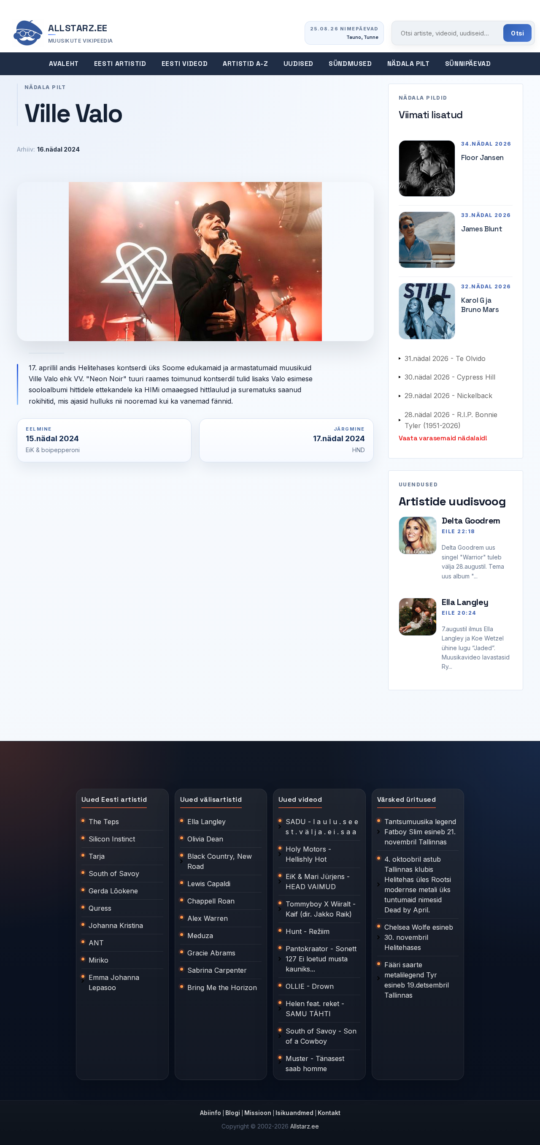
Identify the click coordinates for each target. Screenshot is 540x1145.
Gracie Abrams (211, 953)
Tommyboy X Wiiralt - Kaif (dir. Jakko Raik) (321, 909)
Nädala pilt (408, 64)
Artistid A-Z (245, 64)
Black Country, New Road (219, 861)
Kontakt (329, 1112)
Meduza (200, 935)
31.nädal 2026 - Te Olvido (445, 358)
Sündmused (350, 64)
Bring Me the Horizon (222, 987)
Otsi (517, 33)
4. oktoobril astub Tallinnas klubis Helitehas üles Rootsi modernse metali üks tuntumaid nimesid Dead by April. (417, 884)
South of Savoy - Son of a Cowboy (321, 1036)
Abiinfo (210, 1112)
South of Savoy (114, 873)
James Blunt (481, 228)
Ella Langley (465, 602)
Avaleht (63, 64)
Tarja (97, 856)
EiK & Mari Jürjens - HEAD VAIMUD (318, 881)
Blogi (232, 1112)
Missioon (257, 1112)
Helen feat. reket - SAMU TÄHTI (315, 1008)
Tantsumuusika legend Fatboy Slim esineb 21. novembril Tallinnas (420, 831)
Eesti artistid (120, 64)
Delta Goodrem (471, 520)
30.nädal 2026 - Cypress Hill (450, 377)
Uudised (298, 64)
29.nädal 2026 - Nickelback (448, 395)
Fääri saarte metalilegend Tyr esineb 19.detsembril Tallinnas (416, 979)
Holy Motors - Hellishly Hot (308, 854)
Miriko (98, 960)
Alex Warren (207, 918)
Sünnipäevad (468, 64)
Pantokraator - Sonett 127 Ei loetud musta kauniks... (321, 958)
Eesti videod (185, 64)
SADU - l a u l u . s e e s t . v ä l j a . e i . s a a (322, 826)
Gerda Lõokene (113, 891)
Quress (100, 908)
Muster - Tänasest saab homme (315, 1063)
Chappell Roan (211, 901)
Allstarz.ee (304, 1126)
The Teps (104, 821)
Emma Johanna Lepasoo (114, 982)
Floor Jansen (482, 157)
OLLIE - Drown (310, 986)
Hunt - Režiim (307, 931)
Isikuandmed (294, 1112)
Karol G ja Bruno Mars (480, 305)
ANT (96, 943)
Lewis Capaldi (208, 883)
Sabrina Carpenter (217, 970)
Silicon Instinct (112, 839)
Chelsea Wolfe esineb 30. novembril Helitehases (418, 937)
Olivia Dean (205, 839)
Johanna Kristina (116, 925)
